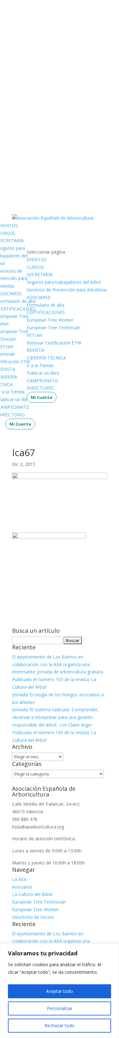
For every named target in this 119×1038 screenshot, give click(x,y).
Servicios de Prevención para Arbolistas (67, 290)
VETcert (35, 335)
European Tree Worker (50, 320)
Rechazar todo (59, 1025)
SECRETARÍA (40, 274)
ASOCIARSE (38, 297)
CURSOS (35, 267)
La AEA (19, 879)
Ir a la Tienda (40, 365)
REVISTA (35, 350)
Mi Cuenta (20, 424)
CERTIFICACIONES (46, 312)
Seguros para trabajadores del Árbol (64, 282)
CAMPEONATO (42, 381)
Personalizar (59, 1008)
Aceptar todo (59, 991)
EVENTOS (37, 259)
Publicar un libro (43, 373)
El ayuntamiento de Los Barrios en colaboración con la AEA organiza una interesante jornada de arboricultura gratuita (57, 664)
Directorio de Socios (33, 917)
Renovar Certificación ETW (54, 343)
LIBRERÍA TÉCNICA (46, 358)
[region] (59, 991)
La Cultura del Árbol (32, 894)
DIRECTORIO (40, 388)
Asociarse (22, 887)
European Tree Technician (53, 327)
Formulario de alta (45, 305)
